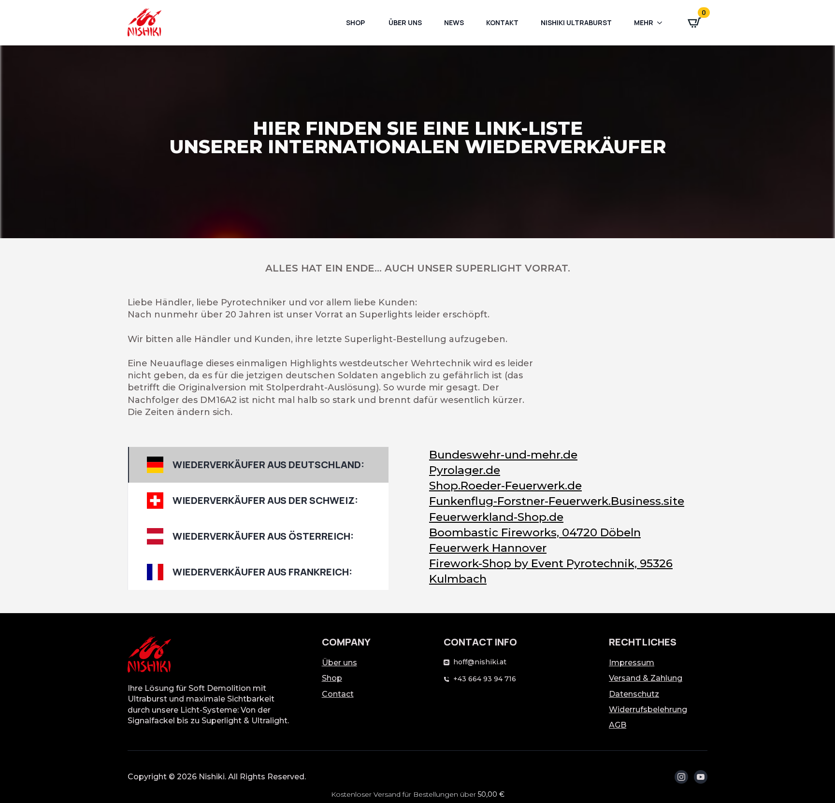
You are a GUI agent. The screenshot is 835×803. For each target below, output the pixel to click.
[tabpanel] (553, 517)
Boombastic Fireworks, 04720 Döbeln (535, 532)
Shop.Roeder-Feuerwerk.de (505, 485)
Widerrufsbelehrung (648, 709)
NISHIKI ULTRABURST (576, 22)
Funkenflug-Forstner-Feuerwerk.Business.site (556, 501)
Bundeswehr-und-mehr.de (503, 454)
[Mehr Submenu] (662, 22)
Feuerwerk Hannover (488, 548)
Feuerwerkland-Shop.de (496, 517)
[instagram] (681, 777)
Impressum (631, 662)
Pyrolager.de (464, 470)
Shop (355, 22)
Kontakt (502, 22)
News (454, 22)
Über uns (404, 22)
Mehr (643, 22)
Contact (338, 694)
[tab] (258, 465)
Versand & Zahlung (645, 678)
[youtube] (700, 777)
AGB (617, 725)
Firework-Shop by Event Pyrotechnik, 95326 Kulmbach (551, 571)
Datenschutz (634, 694)
